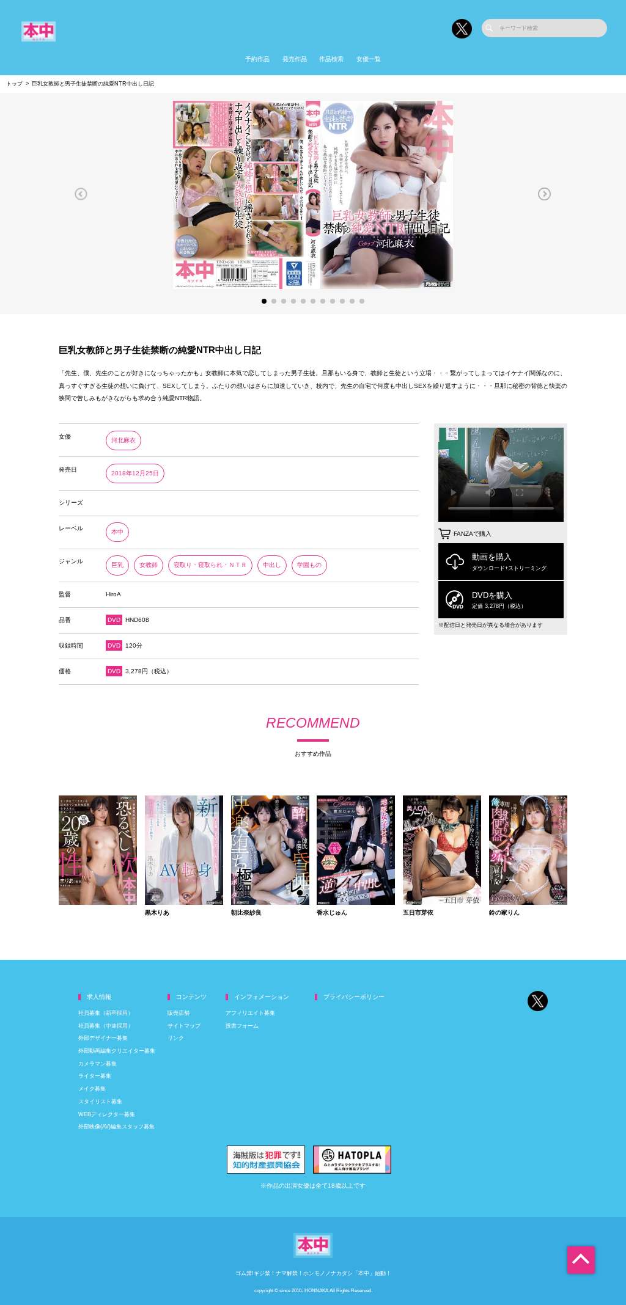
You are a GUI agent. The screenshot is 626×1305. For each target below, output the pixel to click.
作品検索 (331, 59)
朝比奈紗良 (246, 913)
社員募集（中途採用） (105, 1026)
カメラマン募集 (97, 1064)
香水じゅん (332, 913)
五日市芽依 (418, 913)
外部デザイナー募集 (103, 1038)
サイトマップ (184, 1026)
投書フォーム (242, 1026)
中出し (272, 564)
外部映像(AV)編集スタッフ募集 (116, 1127)
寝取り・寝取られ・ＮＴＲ (210, 564)
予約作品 (257, 59)
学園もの (309, 564)
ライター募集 (94, 1076)
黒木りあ (157, 913)
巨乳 (117, 564)
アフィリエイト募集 (250, 1013)
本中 (117, 531)
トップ (14, 84)
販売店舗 (179, 1013)
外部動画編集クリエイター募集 (116, 1051)
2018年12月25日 (135, 473)
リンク (176, 1038)
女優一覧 (368, 59)
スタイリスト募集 (100, 1101)
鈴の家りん (504, 913)
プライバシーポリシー (354, 996)
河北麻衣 (123, 440)
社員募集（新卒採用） (105, 1013)
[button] (81, 194)
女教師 (148, 564)
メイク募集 (92, 1089)
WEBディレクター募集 (106, 1114)
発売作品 (294, 59)
